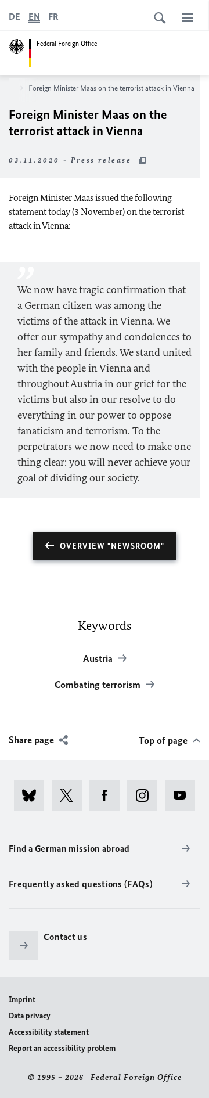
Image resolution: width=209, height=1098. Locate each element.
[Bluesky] (33, 795)
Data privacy (30, 1016)
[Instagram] (146, 795)
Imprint (22, 1000)
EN (34, 16)
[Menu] (187, 17)
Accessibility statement (49, 1032)
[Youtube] (184, 795)
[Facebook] (108, 795)
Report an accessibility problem (62, 1048)
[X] (70, 795)
